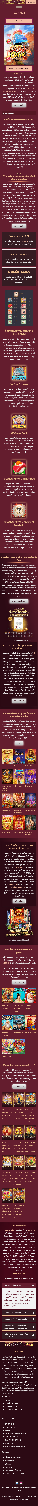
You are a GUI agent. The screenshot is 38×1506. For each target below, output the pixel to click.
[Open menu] (3, 2)
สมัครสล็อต (19, 901)
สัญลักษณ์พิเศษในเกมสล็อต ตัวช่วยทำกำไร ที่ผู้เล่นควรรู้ (7, 1211)
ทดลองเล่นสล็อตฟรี (19, 601)
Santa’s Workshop (29, 1007)
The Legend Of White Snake (18, 1008)
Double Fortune (18, 832)
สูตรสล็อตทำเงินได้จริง (17, 887)
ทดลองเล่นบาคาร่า (11, 1406)
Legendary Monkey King (17, 811)
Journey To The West (6, 1007)
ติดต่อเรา (8, 1467)
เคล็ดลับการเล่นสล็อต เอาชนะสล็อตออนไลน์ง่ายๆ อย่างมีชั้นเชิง (18, 1178)
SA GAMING (9, 1424)
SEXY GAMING (10, 1427)
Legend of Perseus (28, 833)
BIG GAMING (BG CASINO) (15, 1446)
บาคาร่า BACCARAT (12, 1403)
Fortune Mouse (7, 832)
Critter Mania (7, 1056)
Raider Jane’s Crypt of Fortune (6, 788)
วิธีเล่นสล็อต (19, 1086)
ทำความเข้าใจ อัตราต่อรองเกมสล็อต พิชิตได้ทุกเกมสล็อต (30, 1177)
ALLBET (8, 1430)
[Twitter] (17, 1483)
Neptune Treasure (5, 1034)
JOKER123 (5, 963)
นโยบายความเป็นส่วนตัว (13, 1470)
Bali (14, 1056)
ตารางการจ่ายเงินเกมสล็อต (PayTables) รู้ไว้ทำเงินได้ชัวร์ (30, 1147)
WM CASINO (9, 1443)
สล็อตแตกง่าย (13, 884)
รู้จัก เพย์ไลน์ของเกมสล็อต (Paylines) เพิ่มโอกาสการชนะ (7, 1177)
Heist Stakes (17, 786)
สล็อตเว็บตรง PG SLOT (13, 1409)
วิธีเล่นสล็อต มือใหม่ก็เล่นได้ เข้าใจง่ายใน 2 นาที (7, 1114)
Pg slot (19, 743)
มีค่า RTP (25, 241)
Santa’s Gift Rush (6, 811)
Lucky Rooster (30, 1032)
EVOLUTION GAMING (13, 1440)
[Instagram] (21, 1483)
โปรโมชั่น (8, 1464)
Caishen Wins (6, 766)
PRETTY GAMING (11, 1436)
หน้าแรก (11, 10)
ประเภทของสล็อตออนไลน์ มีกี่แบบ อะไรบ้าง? (6, 1147)
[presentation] (7, 756)
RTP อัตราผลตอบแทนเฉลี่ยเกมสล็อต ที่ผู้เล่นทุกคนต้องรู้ (18, 1147)
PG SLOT (19, 7)
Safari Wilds (29, 766)
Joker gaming (19, 982)
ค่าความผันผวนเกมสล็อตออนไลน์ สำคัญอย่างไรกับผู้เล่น (18, 1211)
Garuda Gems (30, 810)
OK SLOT (31, 1230)
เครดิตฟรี (18, 867)
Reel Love (28, 786)
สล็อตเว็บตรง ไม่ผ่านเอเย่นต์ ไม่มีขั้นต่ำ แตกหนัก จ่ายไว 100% (18, 1115)
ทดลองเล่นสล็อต (9, 1230)
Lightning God (18, 1032)
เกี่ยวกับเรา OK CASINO (13, 1457)
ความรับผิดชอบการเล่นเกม (14, 1473)
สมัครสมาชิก (19, 105)
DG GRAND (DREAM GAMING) (16, 1433)
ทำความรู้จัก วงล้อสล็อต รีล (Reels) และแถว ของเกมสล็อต (30, 1115)
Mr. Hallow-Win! (18, 766)
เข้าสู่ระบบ (31, 2)
